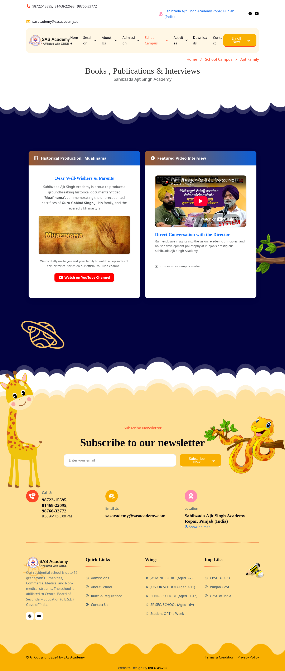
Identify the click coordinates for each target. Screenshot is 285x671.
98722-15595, (42, 6)
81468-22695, (65, 6)
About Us (106, 40)
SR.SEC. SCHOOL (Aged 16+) (172, 604)
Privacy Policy (248, 657)
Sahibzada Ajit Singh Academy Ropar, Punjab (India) (199, 14)
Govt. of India (220, 596)
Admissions (100, 578)
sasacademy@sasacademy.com (57, 21)
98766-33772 (87, 6)
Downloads (200, 40)
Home (74, 40)
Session (87, 40)
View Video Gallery (227, 266)
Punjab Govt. (220, 587)
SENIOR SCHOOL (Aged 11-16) (173, 596)
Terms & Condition (219, 657)
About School (101, 587)
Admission (128, 40)
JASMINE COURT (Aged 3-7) (171, 578)
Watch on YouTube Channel (87, 277)
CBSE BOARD (220, 578)
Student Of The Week (167, 613)
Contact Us (99, 604)
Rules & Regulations (106, 596)
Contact (217, 40)
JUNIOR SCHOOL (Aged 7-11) (172, 587)
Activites (178, 40)
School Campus (151, 40)
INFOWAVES (157, 668)
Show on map (199, 527)
